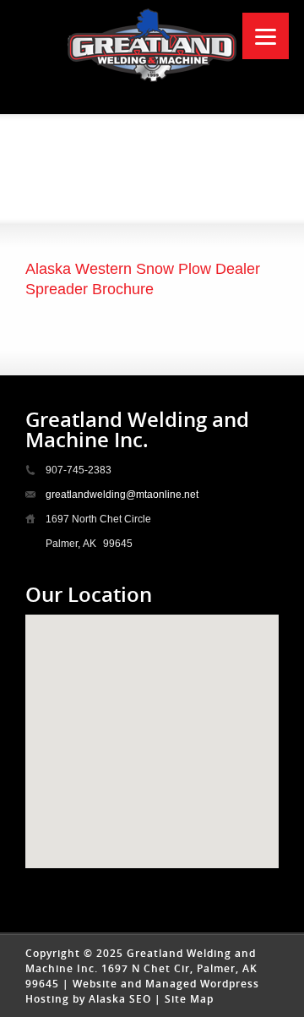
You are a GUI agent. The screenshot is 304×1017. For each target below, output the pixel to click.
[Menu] (265, 36)
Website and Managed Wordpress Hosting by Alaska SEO (142, 991)
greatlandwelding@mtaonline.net (122, 494)
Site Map (189, 999)
